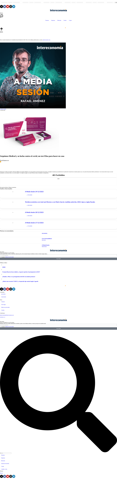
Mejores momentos (12, 187)
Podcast (1, 471)
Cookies (2, 310)
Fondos (65, 20)
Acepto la (7, 257)
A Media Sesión (3, 109)
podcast (1, 14)
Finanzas (47, 20)
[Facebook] (4, 6)
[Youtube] (7, 6)
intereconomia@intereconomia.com (7, 315)
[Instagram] (10, 6)
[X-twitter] (1, 6)
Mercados (59, 20)
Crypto (70, 20)
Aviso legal (3, 304)
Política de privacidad (9, 257)
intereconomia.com (46, 39)
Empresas (53, 20)
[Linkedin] (13, 6)
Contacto (3, 301)
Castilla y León (4, 469)
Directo (1, 12)
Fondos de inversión (5, 463)
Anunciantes (3, 296)
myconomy (3, 294)
